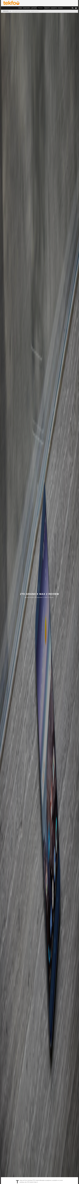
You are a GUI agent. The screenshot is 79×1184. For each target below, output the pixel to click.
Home (20, 8)
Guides (60, 8)
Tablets (47, 8)
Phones (40, 8)
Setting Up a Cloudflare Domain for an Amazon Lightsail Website (30, 11)
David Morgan (30, 597)
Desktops (26, 8)
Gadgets (54, 8)
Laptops (34, 8)
